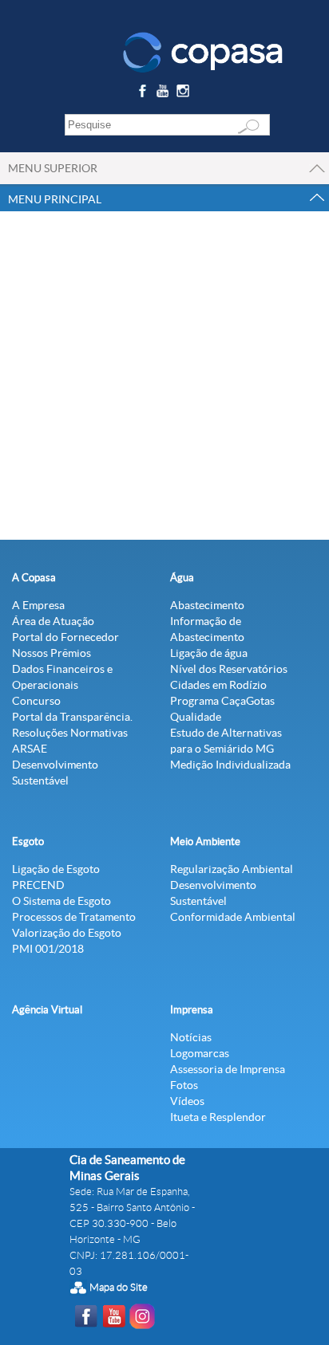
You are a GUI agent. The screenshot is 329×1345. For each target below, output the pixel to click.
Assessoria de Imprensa (227, 1069)
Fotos (184, 1085)
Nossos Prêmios (51, 653)
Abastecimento (207, 605)
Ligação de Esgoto (56, 869)
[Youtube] (165, 94)
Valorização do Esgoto (66, 932)
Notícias (191, 1037)
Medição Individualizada (230, 764)
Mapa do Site (118, 1287)
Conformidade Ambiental (232, 916)
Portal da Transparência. (72, 716)
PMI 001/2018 (48, 948)
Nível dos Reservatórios (228, 669)
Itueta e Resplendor (218, 1117)
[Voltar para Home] (203, 51)
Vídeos (187, 1101)
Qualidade (195, 716)
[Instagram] (185, 94)
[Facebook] (144, 94)
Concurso (36, 700)
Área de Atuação (53, 621)
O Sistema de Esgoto (61, 901)
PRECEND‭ (38, 885)
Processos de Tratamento (74, 916)
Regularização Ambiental (231, 869)
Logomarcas (199, 1053)
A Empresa (38, 605)
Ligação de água (209, 653)
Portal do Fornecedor (65, 637)
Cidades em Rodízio (218, 684)
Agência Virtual (47, 1010)
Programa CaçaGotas (222, 700)
